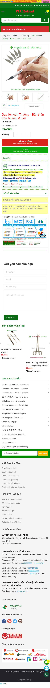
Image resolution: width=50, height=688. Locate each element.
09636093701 (39, 563)
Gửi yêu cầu (11, 318)
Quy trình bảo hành (9, 472)
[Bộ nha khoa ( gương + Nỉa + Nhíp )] (12, 338)
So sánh (3, 683)
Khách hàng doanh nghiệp (12, 499)
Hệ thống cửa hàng (42, 5)
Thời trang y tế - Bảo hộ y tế (12, 409)
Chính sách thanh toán (10, 476)
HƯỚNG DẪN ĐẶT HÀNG (12, 430)
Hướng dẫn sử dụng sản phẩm (13, 434)
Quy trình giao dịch (9, 468)
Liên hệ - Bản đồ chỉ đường (12, 518)
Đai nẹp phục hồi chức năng (12, 418)
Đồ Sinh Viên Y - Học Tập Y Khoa (15, 397)
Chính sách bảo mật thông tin (13, 487)
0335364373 (35, 573)
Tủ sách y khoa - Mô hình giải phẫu (15, 393)
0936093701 (16, 606)
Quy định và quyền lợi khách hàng (15, 447)
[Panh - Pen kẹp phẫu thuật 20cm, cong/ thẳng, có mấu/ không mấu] (37, 344)
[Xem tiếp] (6, 158)
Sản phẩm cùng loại (13, 325)
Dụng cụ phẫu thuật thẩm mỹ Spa (15, 405)
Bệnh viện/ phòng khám (11, 503)
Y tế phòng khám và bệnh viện (13, 401)
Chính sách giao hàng (10, 480)
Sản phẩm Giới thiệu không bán (14, 413)
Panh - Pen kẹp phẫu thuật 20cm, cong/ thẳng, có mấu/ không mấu (37, 365)
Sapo (30, 679)
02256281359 (32, 568)
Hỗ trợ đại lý (6, 507)
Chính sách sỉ (7, 515)
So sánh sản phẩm (9, 438)
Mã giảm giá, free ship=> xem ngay (15, 384)
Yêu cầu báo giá (8, 511)
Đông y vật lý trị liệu (9, 422)
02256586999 (27, 563)
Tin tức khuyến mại (9, 442)
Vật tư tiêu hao (7, 426)
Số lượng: (5, 134)
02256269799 (22, 591)
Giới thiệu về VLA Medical (11, 522)
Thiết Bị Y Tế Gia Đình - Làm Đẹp (15, 389)
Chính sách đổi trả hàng (11, 483)
